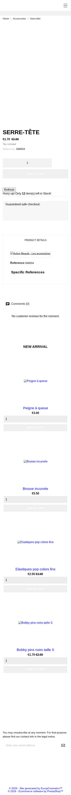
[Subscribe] (63, 745)
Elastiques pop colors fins (35, 569)
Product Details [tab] (36, 240)
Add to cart (35, 173)
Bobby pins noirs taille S (35, 650)
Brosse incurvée (35, 489)
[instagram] (8, 775)
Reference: (9, 148)
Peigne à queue (35, 408)
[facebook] (2, 775)
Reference (17, 262)
